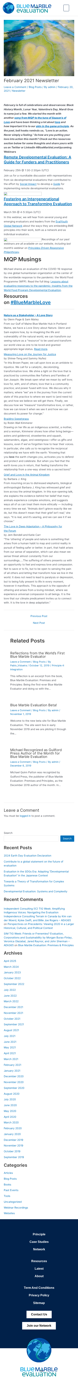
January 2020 (12, 1134)
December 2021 (13, 1007)
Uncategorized (13, 1201)
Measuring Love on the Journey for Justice (30, 354)
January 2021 (12, 1070)
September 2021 (14, 1024)
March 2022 (11, 1001)
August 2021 (11, 1030)
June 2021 (10, 1041)
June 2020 (10, 1105)
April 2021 (10, 1053)
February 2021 (12, 1064)
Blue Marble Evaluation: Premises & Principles (46, 945)
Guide (56, 183)
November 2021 (13, 1012)
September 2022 (14, 984)
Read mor (40, 349)
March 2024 (11, 966)
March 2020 (11, 1122)
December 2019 (13, 1139)
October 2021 (12, 1018)
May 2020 (10, 1111)
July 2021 (9, 1035)
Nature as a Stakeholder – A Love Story (28, 315)
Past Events (11, 1190)
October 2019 (12, 1151)
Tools (7, 1195)
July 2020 (10, 1099)
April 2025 (10, 960)
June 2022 (10, 995)
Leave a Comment (15, 87)
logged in (25, 815)
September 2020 (14, 1087)
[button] (66, 8)
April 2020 (10, 1116)
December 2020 (14, 1076)
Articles (8, 1172)
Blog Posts (35, 87)
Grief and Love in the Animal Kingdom (27, 474)
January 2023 (12, 972)
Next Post (39, 623)
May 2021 (10, 1047)
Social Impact (28, 183)
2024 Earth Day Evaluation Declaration (27, 855)
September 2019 (14, 1157)
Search (8, 832)
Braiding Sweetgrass (16, 418)
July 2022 (10, 989)
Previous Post (38, 616)
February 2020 (13, 1128)
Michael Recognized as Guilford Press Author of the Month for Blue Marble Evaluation (36, 753)
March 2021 (11, 1059)
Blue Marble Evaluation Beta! (33, 705)
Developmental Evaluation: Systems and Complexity (35, 891)
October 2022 (12, 978)
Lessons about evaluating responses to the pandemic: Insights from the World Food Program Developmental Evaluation (38, 285)
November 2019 (13, 1145)
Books (7, 1184)
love (57, 122)
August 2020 (12, 1093)
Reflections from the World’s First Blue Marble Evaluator (37, 654)
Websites (9, 1213)
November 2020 (14, 1082)
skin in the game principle (52, 126)
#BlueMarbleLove (31, 302)
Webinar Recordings (16, 1207)
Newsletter (18, 90)
